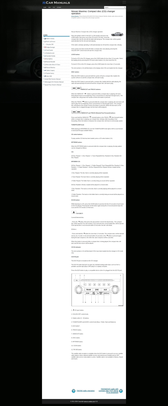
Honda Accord (50, 53)
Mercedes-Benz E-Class (53, 64)
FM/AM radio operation (86, 391)
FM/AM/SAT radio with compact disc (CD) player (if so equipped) (108, 390)
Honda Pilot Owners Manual (52, 79)
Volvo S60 (49, 76)
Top (54, 7)
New (49, 7)
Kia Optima (49, 59)
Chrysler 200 (49, 44)
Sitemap (59, 7)
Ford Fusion (49, 50)
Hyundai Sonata (50, 56)
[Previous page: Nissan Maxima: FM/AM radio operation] (73, 391)
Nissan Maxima (75, 16)
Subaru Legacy (50, 70)
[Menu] (124, 4)
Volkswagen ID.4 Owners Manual (53, 82)
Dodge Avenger (50, 47)
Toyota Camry (50, 73)
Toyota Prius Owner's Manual (52, 85)
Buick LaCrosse (50, 41)
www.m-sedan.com (89, 401)
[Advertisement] (97, 25)
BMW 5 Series (50, 38)
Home (44, 7)
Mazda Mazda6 (50, 61)
